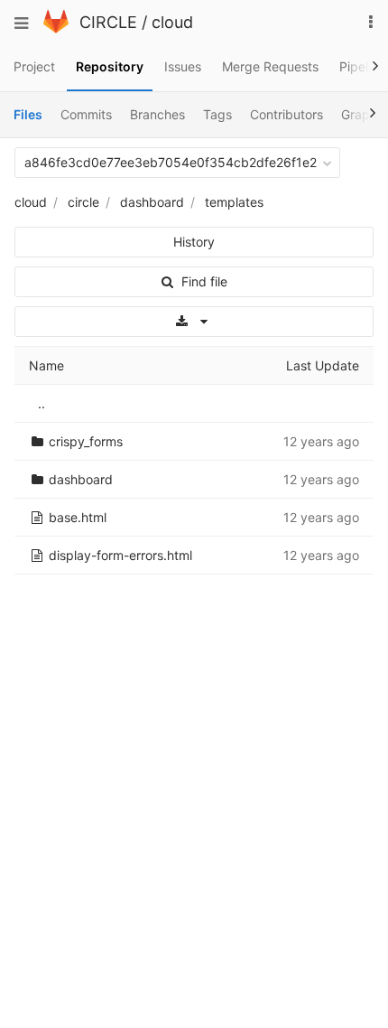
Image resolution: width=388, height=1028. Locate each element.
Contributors (286, 114)
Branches (157, 114)
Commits (86, 114)
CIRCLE (108, 22)
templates (234, 202)
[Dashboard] (56, 28)
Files (28, 114)
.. (41, 403)
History (194, 241)
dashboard (152, 202)
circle (83, 202)
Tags (217, 114)
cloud (172, 22)
